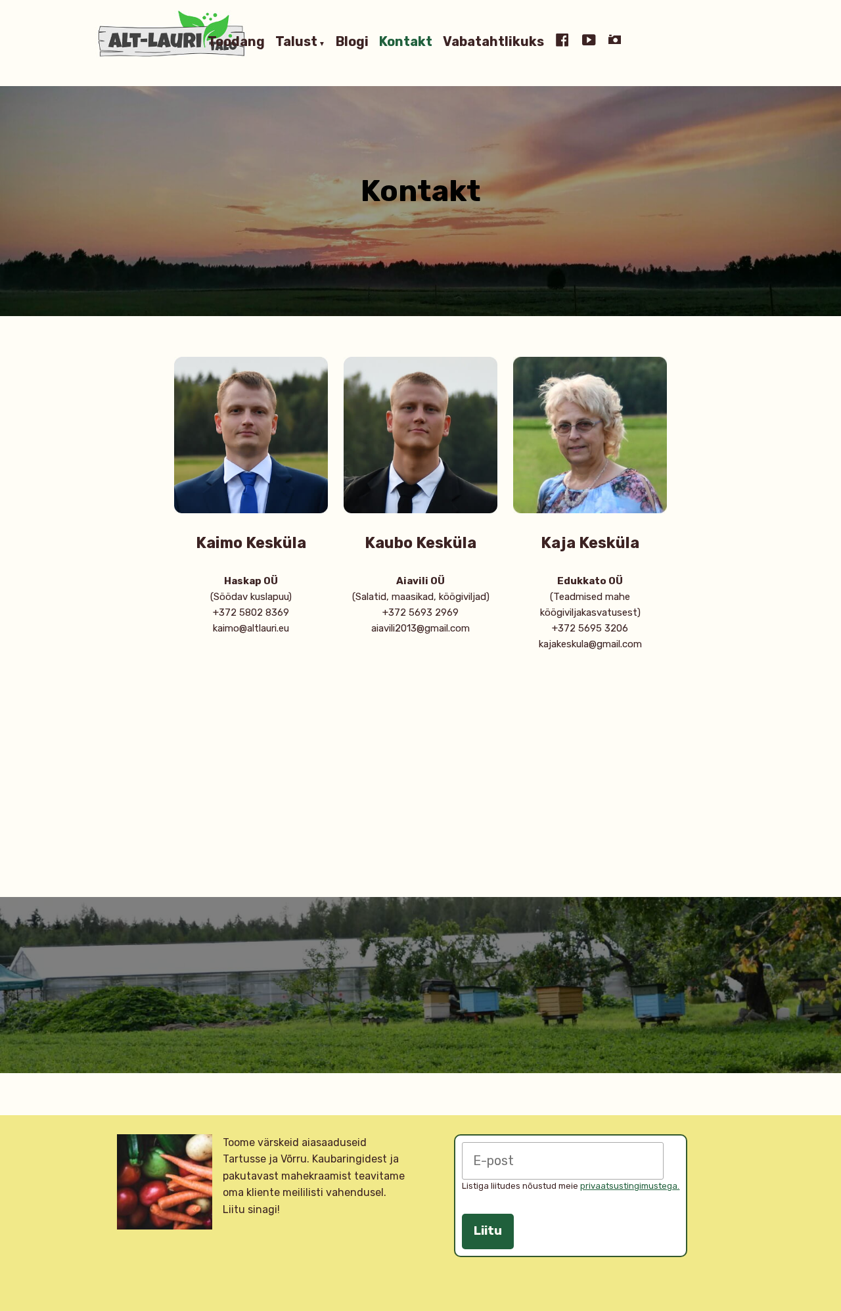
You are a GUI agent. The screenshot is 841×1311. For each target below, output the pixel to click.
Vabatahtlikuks (493, 42)
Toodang (236, 42)
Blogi (352, 42)
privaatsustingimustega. (629, 1186)
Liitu (488, 1231)
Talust (296, 42)
